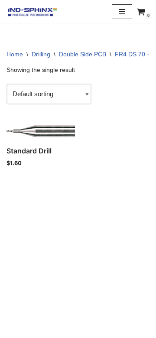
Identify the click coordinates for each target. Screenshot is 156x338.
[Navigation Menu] (122, 11)
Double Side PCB (82, 54)
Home (14, 54)
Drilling (41, 54)
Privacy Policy (78, 310)
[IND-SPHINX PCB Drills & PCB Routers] (32, 11)
